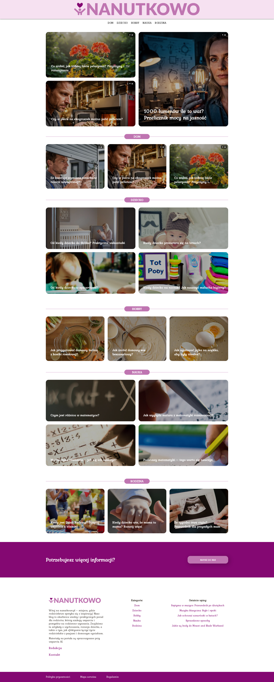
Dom (111, 23)
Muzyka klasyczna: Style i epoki (197, 610)
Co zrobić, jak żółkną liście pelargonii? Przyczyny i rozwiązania (87, 68)
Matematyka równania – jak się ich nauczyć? (84, 460)
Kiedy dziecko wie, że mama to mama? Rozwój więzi (134, 524)
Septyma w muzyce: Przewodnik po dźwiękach (197, 605)
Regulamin (112, 677)
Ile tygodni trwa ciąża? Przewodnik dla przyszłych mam (197, 524)
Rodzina (160, 23)
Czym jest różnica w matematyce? (75, 415)
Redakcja (55, 648)
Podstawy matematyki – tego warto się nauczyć (178, 460)
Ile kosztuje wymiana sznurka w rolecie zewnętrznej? (74, 180)
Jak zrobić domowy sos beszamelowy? (128, 352)
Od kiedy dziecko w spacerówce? (74, 287)
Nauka (147, 23)
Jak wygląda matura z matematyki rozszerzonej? (178, 415)
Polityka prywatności (58, 677)
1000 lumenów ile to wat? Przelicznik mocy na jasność (175, 114)
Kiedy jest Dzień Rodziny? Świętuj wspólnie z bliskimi (75, 524)
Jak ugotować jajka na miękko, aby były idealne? (196, 352)
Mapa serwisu (88, 677)
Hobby (135, 23)
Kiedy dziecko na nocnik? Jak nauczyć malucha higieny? (184, 287)
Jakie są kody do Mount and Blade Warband (197, 626)
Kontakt (54, 655)
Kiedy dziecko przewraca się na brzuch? (172, 243)
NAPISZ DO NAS (208, 559)
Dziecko (122, 23)
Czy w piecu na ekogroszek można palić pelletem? (87, 119)
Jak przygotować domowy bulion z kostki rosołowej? (74, 352)
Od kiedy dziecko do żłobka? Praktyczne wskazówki (88, 243)
